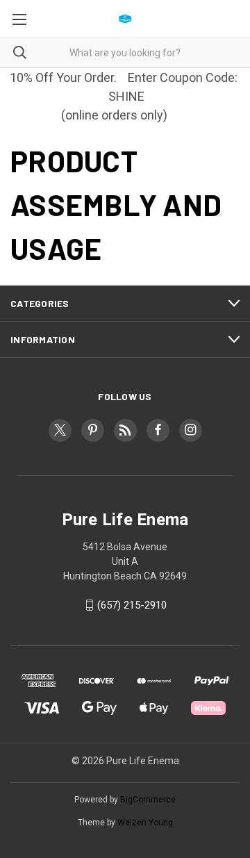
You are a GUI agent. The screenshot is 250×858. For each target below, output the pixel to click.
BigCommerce (148, 800)
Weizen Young (145, 822)
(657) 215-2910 (132, 605)
